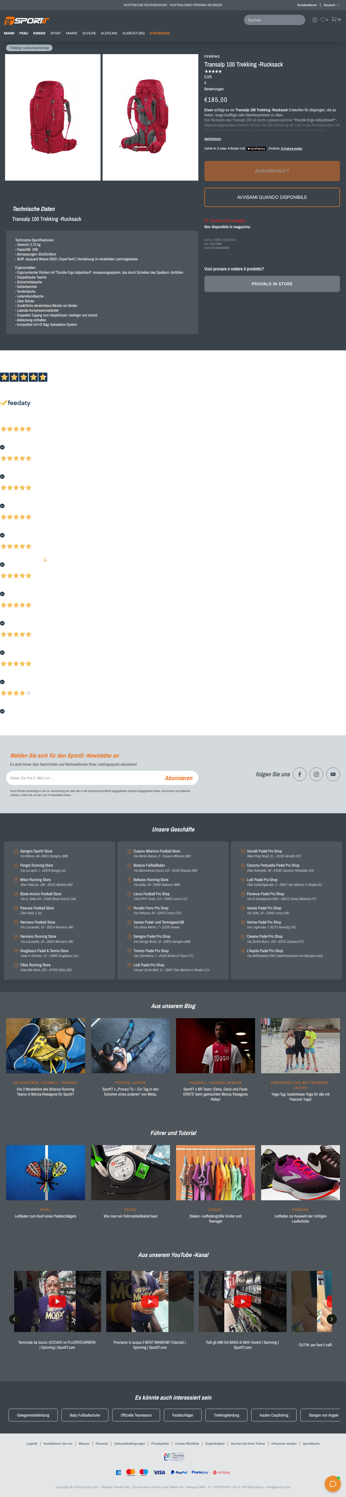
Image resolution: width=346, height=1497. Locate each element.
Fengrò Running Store (43, 868)
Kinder (39, 33)
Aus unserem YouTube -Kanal (173, 1255)
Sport (55, 33)
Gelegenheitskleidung (33, 1415)
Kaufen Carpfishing (274, 1415)
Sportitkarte (311, 1443)
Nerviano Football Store (46, 925)
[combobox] (275, 20)
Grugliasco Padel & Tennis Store (49, 953)
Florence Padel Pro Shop (281, 896)
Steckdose (160, 33)
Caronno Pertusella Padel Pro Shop (280, 868)
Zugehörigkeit (215, 1443)
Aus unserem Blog (173, 1006)
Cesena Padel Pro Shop (275, 939)
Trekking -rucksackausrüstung (29, 48)
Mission (84, 1443)
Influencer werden (284, 1443)
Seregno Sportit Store (44, 854)
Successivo (26, 422)
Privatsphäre (160, 1443)
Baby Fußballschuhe (85, 1415)
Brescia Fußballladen (165, 868)
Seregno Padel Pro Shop (161, 939)
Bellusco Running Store (156, 882)
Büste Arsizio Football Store (48, 896)
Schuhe (89, 33)
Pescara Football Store (37, 910)
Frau (24, 33)
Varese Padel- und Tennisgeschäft (158, 925)
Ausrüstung (133, 33)
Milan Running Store (46, 882)
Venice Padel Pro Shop (271, 925)
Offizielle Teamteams (136, 1415)
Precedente (8, 422)
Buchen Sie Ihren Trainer (248, 1443)
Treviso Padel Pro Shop (163, 953)
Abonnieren (178, 778)
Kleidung (109, 33)
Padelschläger (182, 1415)
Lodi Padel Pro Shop (171, 967)
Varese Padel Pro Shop (268, 910)
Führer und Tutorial (173, 1133)
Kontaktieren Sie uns (58, 1443)
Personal (102, 1443)
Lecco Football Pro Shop (160, 896)
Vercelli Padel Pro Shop (274, 854)
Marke (72, 33)
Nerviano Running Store (46, 939)
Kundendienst (307, 5)
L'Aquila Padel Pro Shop (285, 953)
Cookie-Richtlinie (187, 1443)
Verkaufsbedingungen (129, 1443)
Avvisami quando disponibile (272, 197)
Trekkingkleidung (226, 1415)
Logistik (31, 1443)
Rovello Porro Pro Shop (157, 910)
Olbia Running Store (46, 967)
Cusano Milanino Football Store (161, 854)
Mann (9, 33)
